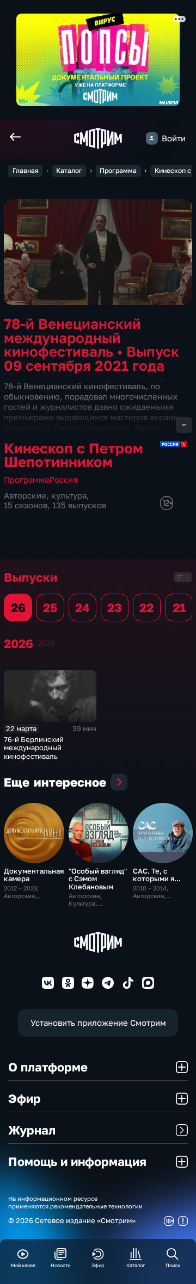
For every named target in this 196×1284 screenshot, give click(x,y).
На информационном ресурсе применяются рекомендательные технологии (75, 1202)
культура (69, 495)
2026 (46, 643)
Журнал (32, 1130)
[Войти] (152, 138)
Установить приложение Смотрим (98, 1022)
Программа (118, 170)
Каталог (69, 170)
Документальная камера (34, 875)
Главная (26, 170)
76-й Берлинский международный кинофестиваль (34, 748)
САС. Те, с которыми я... (157, 875)
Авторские (25, 495)
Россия (63, 479)
